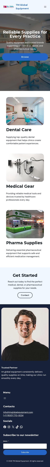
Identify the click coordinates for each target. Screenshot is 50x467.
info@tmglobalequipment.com (18, 412)
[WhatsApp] (21, 427)
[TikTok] (17, 427)
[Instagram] (9, 427)
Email (6, 441)
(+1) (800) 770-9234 (13, 415)
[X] (13, 427)
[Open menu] (45, 6)
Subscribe (25, 452)
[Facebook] (4, 427)
